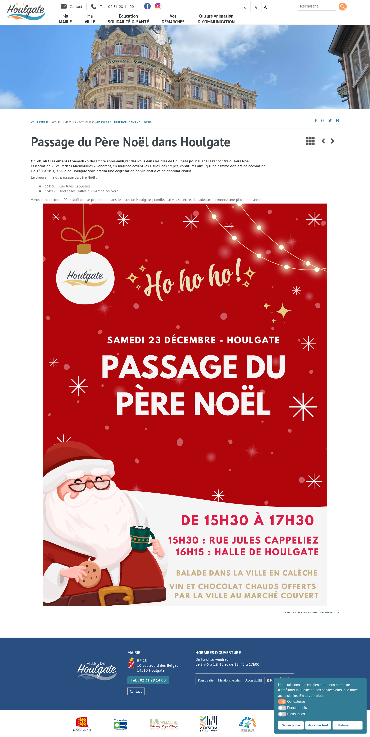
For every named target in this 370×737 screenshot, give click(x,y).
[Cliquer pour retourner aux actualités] (310, 141)
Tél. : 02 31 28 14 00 (148, 680)
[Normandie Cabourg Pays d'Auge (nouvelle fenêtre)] (164, 724)
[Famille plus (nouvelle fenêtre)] (247, 724)
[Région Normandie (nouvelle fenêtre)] (82, 724)
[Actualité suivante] (332, 141)
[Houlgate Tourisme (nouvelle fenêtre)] (208, 724)
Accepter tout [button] (318, 725)
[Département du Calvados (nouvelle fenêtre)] (121, 724)
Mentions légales (229, 680)
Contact (136, 691)
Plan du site (205, 680)
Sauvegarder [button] (291, 725)
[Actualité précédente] (323, 141)
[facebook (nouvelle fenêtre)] (147, 6)
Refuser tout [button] (347, 725)
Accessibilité (253, 680)
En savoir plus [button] (311, 696)
